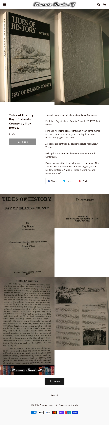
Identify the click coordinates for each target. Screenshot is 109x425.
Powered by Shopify (68, 404)
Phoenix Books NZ (48, 404)
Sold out (23, 141)
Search (54, 395)
